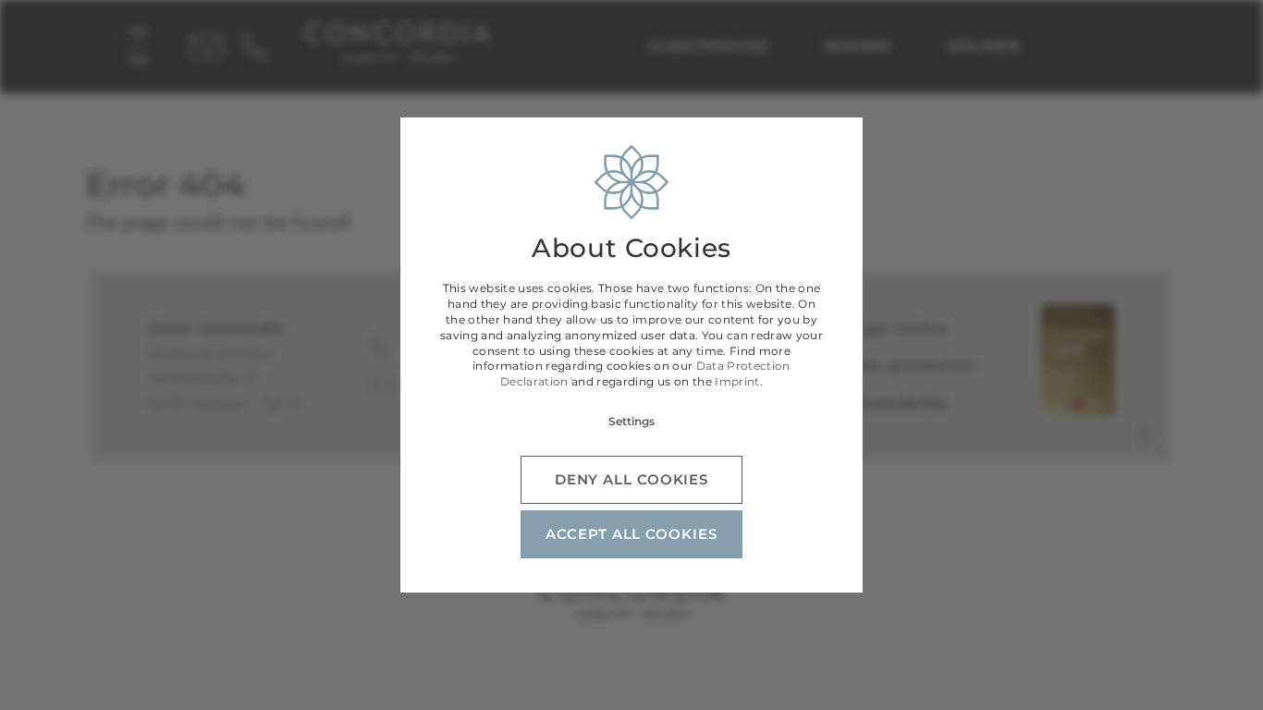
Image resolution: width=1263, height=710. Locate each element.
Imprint (737, 381)
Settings (631, 421)
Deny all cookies (631, 479)
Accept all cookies (631, 534)
